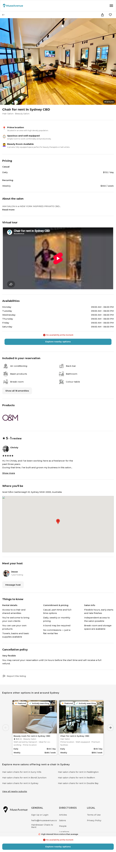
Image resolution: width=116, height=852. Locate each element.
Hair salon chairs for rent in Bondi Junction (24, 778)
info (44, 335)
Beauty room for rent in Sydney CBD (32, 736)
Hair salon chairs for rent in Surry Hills (21, 772)
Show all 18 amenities (17, 390)
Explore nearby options (58, 341)
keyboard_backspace (3, 14)
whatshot (39, 834)
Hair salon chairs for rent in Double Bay (78, 783)
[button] (58, 521)
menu (111, 6)
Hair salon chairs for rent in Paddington (78, 772)
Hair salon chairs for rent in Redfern (76, 778)
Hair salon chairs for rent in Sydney (20, 783)
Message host (13, 584)
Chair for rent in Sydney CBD (74, 736)
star (3, 438)
